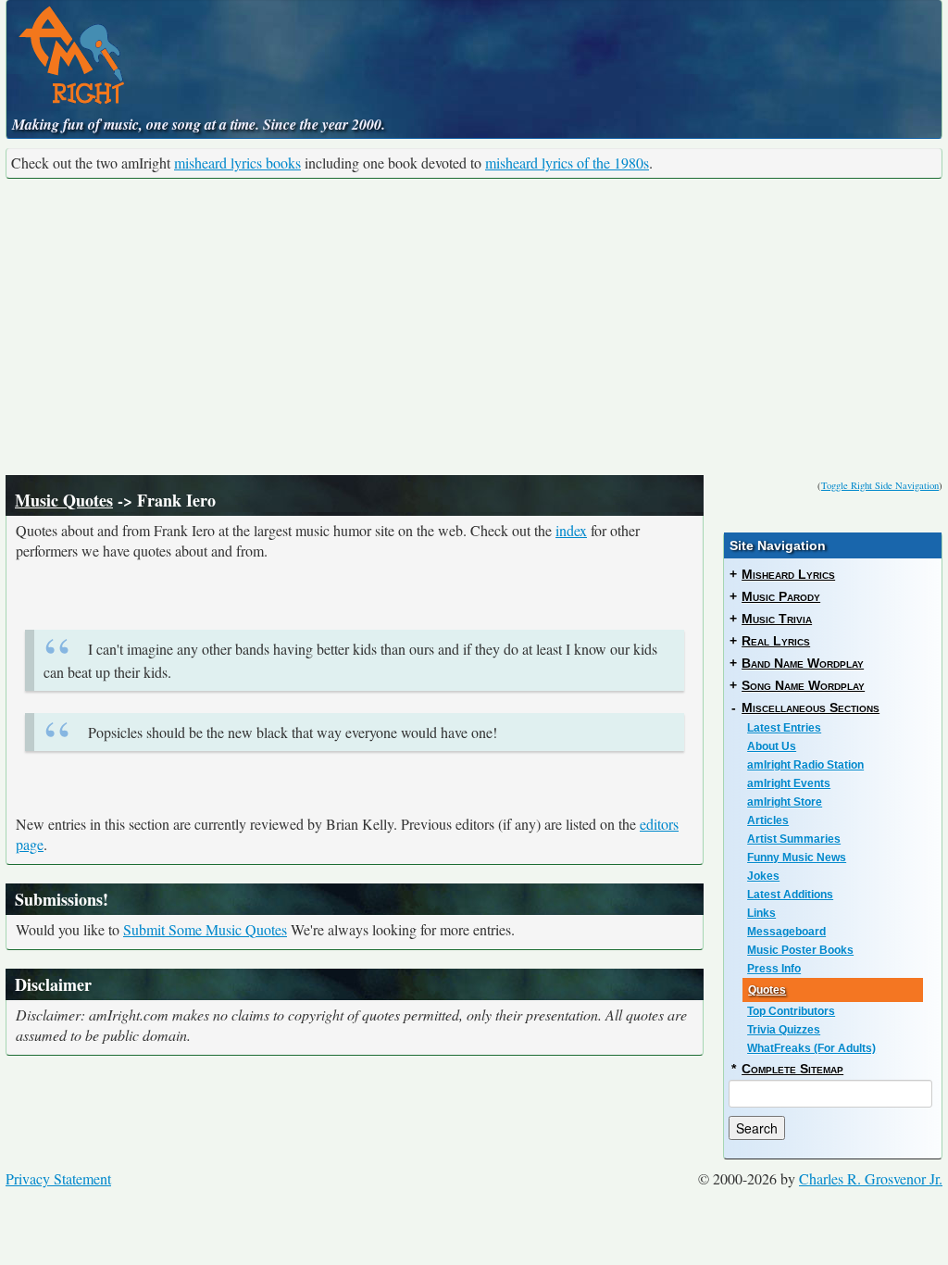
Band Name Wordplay (803, 663)
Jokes (763, 876)
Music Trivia (777, 618)
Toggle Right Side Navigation (880, 485)
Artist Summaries (794, 839)
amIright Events (788, 783)
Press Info (774, 968)
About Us (771, 746)
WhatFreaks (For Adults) (811, 1048)
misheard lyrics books (237, 162)
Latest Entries (784, 727)
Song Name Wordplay (803, 685)
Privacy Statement (58, 1178)
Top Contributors (791, 1011)
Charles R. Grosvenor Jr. (870, 1178)
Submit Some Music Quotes (205, 929)
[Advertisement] (474, 327)
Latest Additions (790, 894)
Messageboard (786, 931)
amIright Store (784, 801)
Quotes (767, 989)
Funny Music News (796, 857)
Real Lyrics (776, 640)
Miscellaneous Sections (810, 707)
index (571, 530)
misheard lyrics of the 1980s (567, 162)
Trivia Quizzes (783, 1029)
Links (761, 913)
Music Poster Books (800, 950)
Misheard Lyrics (788, 574)
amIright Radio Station (805, 764)
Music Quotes (64, 500)
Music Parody (781, 596)
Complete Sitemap (792, 1068)
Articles (768, 820)
